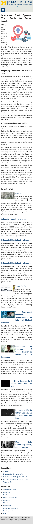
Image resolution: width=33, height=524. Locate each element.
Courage (18, 193)
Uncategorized (8, 511)
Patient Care (7, 505)
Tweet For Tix (20, 286)
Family (5, 495)
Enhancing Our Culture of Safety (14, 219)
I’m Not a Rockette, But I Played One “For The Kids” (21, 383)
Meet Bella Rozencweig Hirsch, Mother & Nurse (23, 444)
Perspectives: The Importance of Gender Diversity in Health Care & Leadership (16, 352)
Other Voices (7, 503)
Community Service (9, 489)
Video (5, 513)
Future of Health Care (10, 497)
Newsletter (6, 500)
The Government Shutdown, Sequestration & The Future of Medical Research (16, 317)
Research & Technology (10, 508)
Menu (3, 10)
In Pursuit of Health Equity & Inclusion (16, 240)
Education (6, 492)
